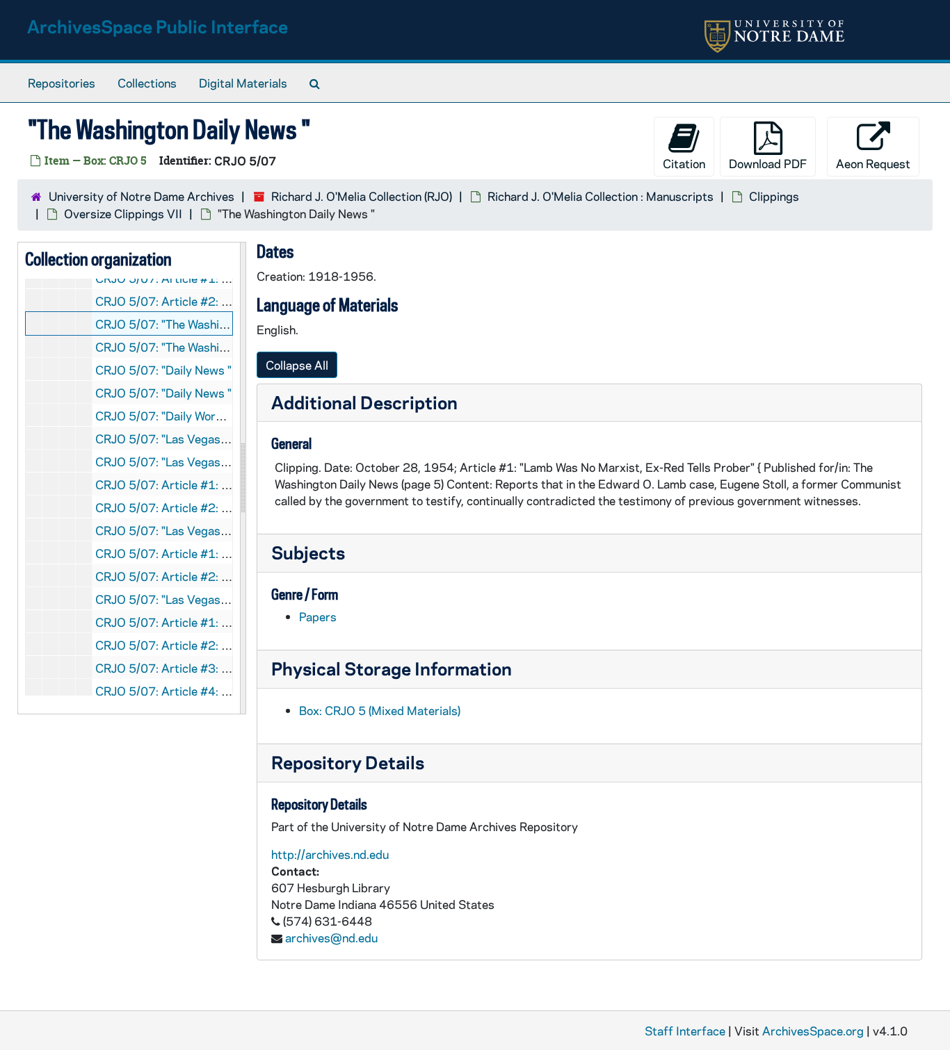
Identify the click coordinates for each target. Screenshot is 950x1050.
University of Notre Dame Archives (141, 196)
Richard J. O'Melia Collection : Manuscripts (601, 196)
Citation (684, 163)
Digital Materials (243, 82)
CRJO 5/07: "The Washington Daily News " (207, 323)
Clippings (774, 196)
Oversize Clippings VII (123, 213)
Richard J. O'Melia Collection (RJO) (361, 196)
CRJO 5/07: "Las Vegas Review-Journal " (203, 438)
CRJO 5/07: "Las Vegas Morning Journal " (205, 599)
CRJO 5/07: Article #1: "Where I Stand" (200, 484)
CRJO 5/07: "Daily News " (163, 369)
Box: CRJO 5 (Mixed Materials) (379, 710)
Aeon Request (873, 163)
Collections (147, 82)
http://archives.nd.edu (330, 854)
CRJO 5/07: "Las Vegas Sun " (172, 461)
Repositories (61, 82)
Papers (318, 616)
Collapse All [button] (297, 364)
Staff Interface (685, 1030)
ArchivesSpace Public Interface (157, 26)
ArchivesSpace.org (813, 1030)
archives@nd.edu (331, 937)
